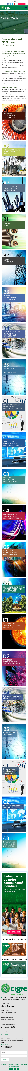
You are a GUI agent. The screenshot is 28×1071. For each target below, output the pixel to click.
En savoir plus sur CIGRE (7, 1010)
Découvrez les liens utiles (7, 1019)
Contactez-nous (5, 1022)
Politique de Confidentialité (8, 1024)
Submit (5, 1059)
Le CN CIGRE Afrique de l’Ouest (8, 1012)
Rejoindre (22, 4)
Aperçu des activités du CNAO (8, 1015)
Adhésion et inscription (7, 1017)
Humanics (16, 1066)
